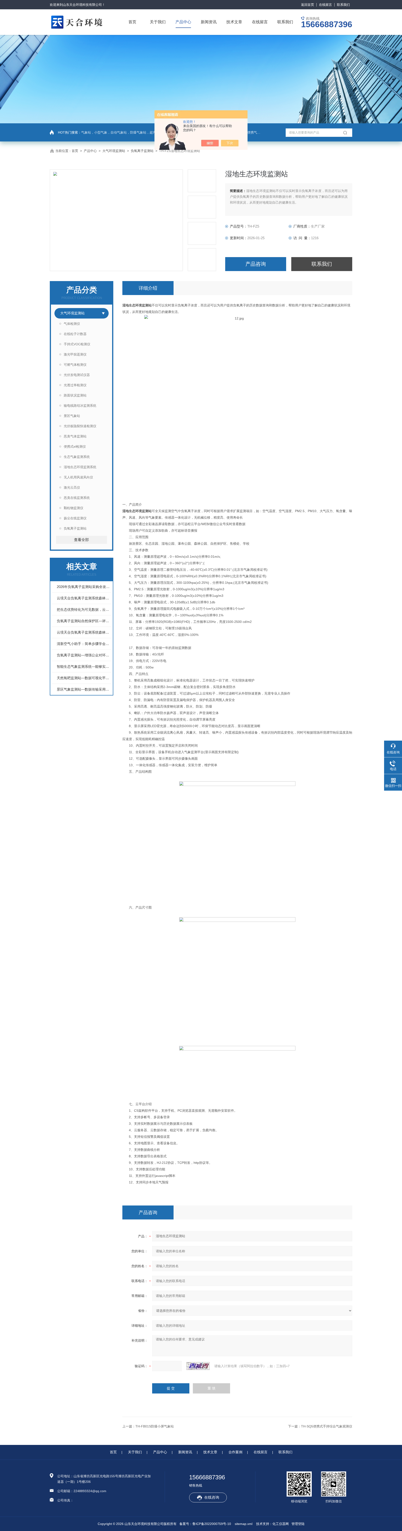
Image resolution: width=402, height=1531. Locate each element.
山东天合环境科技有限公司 (82, 5)
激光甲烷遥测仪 (75, 354)
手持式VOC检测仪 (77, 344)
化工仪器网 (280, 1524)
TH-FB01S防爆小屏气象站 (154, 1426)
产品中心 (183, 22)
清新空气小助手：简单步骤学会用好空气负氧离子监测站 (84, 644)
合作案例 (235, 1452)
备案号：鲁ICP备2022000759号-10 (205, 1524)
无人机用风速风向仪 (78, 477)
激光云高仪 (72, 487)
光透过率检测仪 (75, 385)
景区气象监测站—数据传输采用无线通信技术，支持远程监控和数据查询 (84, 689)
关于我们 (158, 22)
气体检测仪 (72, 324)
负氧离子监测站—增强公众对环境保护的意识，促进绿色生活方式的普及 (84, 655)
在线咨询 (211, 1497)
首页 (132, 22)
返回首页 (307, 5)
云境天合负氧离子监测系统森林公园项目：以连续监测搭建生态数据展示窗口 (84, 598)
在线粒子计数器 (75, 334)
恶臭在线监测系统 (77, 498)
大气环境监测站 (113, 151)
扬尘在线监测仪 (75, 518)
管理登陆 (298, 1524)
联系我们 (343, 5)
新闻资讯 (209, 22)
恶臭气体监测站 (75, 436)
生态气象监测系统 (77, 457)
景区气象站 (72, 416)
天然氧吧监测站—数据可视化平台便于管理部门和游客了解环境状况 (84, 678)
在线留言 (325, 5)
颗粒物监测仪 (73, 508)
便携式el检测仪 (75, 446)
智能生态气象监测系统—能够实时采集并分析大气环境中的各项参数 (84, 666)
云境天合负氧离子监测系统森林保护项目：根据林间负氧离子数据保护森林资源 (84, 632)
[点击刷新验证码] (198, 1366)
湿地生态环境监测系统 (80, 467)
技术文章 (234, 22)
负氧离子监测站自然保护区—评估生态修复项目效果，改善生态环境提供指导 (84, 621)
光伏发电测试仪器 (77, 375)
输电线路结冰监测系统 (80, 405)
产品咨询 (255, 264)
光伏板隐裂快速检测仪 (80, 426)
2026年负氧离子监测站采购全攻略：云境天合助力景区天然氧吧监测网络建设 (84, 587)
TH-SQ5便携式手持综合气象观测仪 (326, 1426)
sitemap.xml (243, 1524)
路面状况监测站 (75, 395)
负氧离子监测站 (142, 151)
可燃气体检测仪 (75, 364)
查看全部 (81, 540)
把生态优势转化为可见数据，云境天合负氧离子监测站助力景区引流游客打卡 (84, 609)
